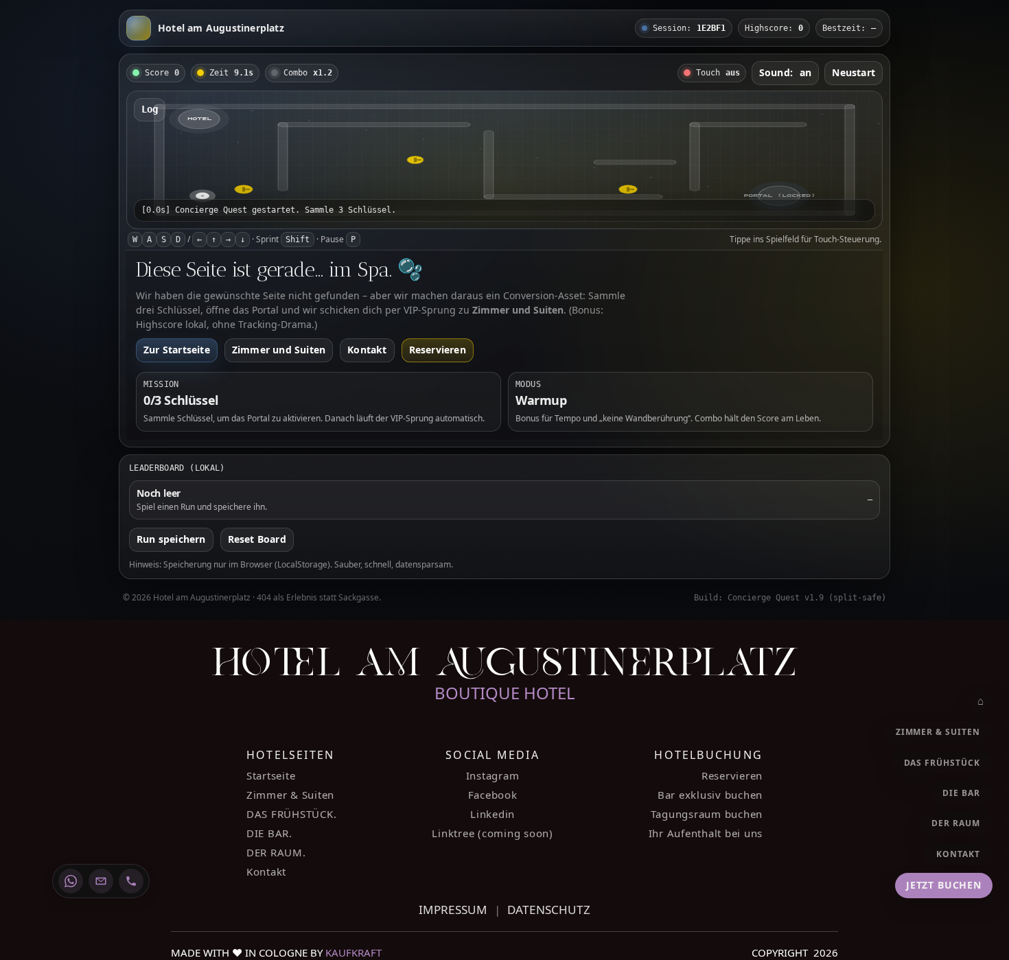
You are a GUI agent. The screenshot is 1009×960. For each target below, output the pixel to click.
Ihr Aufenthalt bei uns (706, 833)
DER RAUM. (276, 852)
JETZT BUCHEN (944, 884)
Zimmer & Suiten (290, 794)
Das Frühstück (942, 763)
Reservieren (437, 349)
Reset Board (257, 539)
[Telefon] (131, 881)
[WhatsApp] (70, 881)
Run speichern (171, 539)
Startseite (271, 775)
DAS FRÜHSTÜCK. (291, 814)
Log (149, 109)
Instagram (493, 775)
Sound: (785, 72)
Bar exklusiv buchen (710, 794)
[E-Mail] (101, 881)
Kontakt (366, 349)
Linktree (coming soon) (492, 833)
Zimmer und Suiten (278, 349)
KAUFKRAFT (353, 952)
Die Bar (961, 793)
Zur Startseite (176, 349)
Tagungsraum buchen (707, 814)
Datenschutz (548, 909)
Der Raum (955, 823)
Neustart (853, 72)
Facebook (493, 794)
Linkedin (492, 814)
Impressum (453, 909)
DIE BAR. (269, 833)
